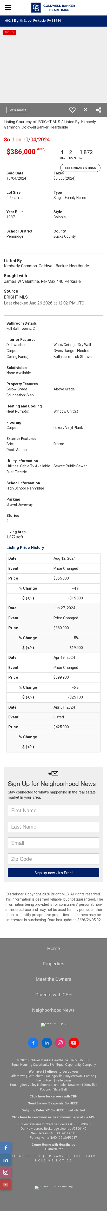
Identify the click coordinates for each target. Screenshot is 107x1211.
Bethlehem (36, 1076)
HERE (74, 1103)
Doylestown (73, 1076)
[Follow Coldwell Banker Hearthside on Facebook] (33, 1043)
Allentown (18, 1076)
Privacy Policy (63, 1156)
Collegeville (54, 1076)
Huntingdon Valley (23, 1085)
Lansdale (59, 1085)
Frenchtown (44, 1080)
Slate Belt (60, 1089)
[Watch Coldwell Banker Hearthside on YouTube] (74, 1043)
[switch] (72, 110)
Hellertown (63, 1080)
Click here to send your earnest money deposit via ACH (54, 1117)
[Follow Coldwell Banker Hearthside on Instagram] (60, 1043)
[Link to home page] (53, 7)
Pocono (45, 1089)
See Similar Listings (80, 168)
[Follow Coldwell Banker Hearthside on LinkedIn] (47, 1043)
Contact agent (18, 109)
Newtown (74, 1085)
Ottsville (90, 1085)
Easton (89, 1076)
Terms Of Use (27, 1156)
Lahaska (44, 1085)
